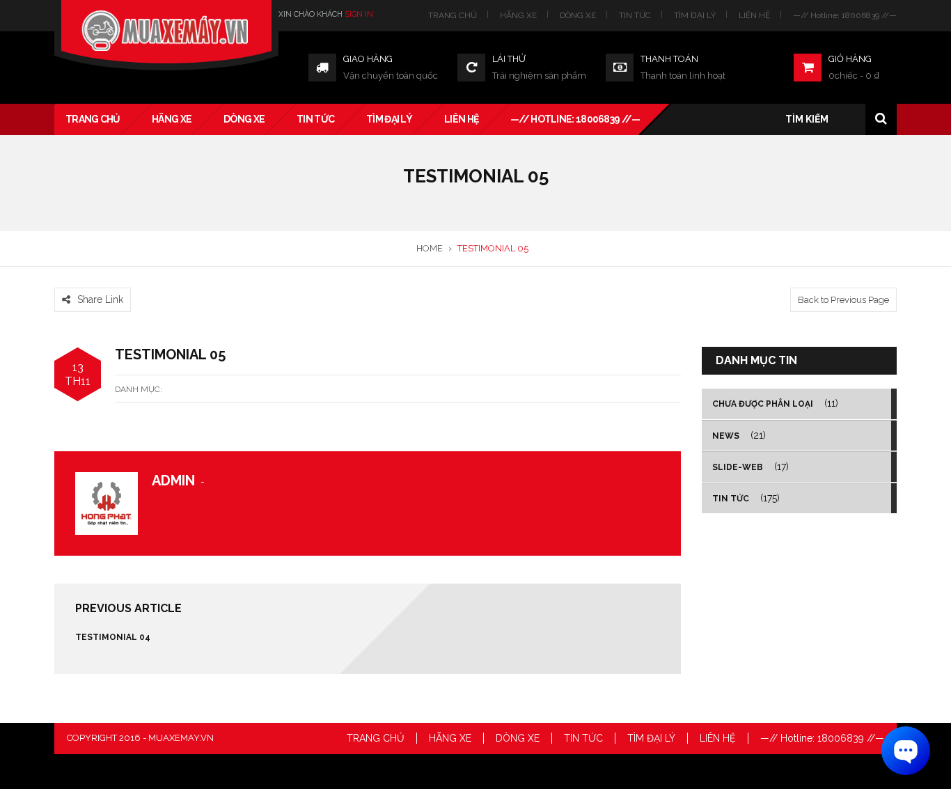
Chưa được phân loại (762, 404)
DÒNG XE (578, 15)
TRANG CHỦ (452, 15)
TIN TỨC (635, 15)
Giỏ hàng (850, 59)
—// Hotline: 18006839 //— (845, 15)
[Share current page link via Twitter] (78, 279)
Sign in (359, 14)
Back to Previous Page (843, 300)
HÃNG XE (518, 15)
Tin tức (730, 498)
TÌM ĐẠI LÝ (695, 15)
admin (173, 480)
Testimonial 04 (112, 637)
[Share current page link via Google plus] (95, 279)
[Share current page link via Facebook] (62, 279)
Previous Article (128, 608)
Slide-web (737, 467)
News (725, 436)
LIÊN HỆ (754, 15)
